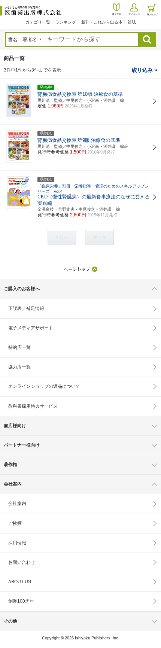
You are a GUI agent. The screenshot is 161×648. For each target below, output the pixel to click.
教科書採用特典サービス (33, 406)
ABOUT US (19, 581)
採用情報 (17, 542)
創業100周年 (21, 601)
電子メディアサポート (30, 328)
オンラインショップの (44, 386)
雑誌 (132, 22)
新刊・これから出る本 (101, 22)
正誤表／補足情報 (26, 308)
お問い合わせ (21, 562)
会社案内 (17, 503)
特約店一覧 (19, 347)
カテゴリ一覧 (37, 22)
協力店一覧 (19, 366)
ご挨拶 (15, 523)
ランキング (65, 22)
